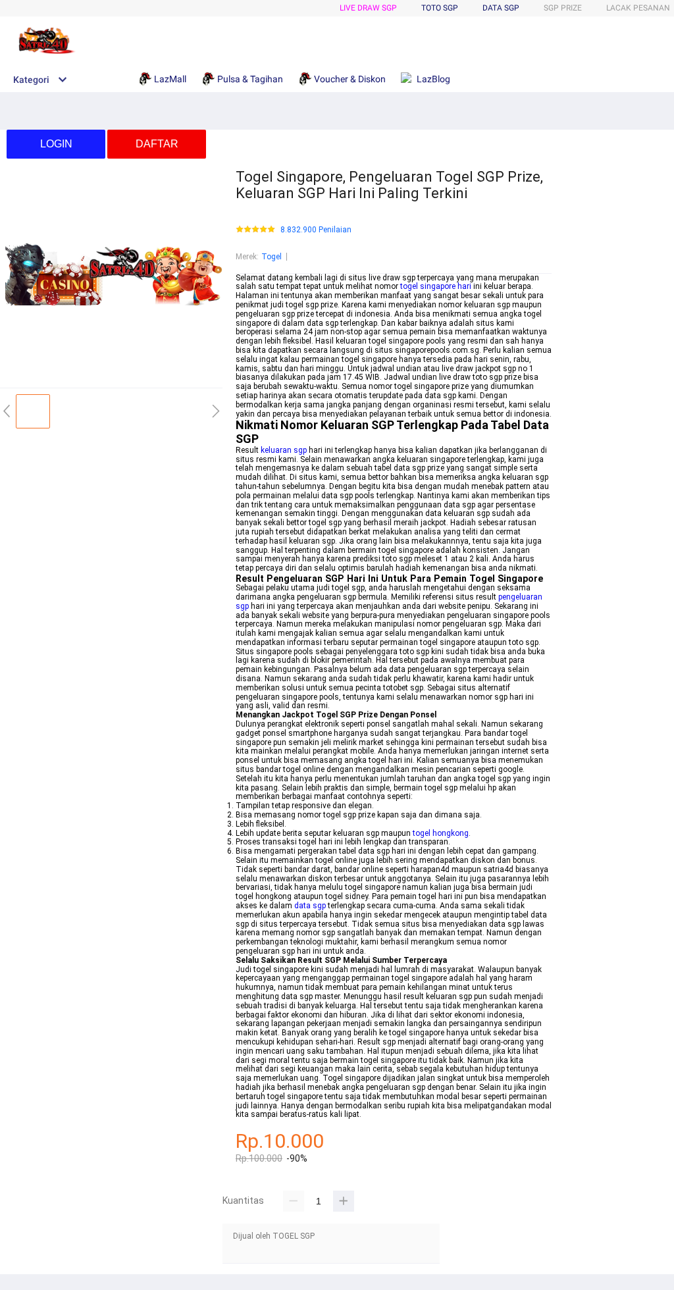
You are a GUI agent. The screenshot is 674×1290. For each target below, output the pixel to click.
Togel (271, 256)
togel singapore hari (435, 286)
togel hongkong (441, 833)
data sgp (310, 905)
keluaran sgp (284, 450)
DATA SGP (500, 8)
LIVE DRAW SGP (368, 8)
